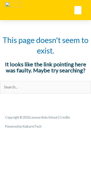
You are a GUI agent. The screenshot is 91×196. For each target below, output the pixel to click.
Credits (64, 117)
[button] (77, 10)
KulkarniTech (31, 126)
